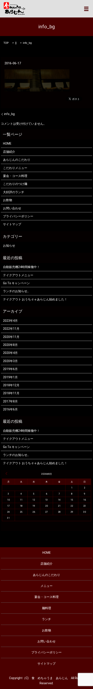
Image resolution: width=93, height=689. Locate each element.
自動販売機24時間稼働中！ (21, 267)
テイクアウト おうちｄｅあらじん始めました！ (35, 299)
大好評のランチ (13, 192)
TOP (6, 42)
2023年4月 (10, 320)
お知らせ (9, 245)
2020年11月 (11, 337)
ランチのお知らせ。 (16, 291)
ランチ (46, 619)
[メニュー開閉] (86, 9)
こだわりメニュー (15, 168)
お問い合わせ (12, 208)
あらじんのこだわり (16, 159)
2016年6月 (10, 409)
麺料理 (46, 608)
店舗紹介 (9, 151)
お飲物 (7, 200)
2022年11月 (11, 328)
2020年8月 (10, 345)
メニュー (46, 586)
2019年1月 (10, 377)
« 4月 (6, 473)
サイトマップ (12, 224)
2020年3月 (10, 361)
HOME (7, 143)
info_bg (9, 114)
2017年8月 (10, 401)
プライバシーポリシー (18, 216)
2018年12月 (11, 385)
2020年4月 (10, 353)
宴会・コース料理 (15, 176)
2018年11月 (11, 393)
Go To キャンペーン (16, 283)
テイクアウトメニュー (18, 275)
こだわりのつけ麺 (15, 184)
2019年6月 (10, 369)
